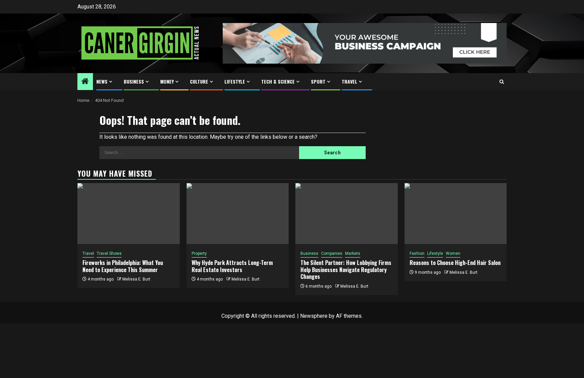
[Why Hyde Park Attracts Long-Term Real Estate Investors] (238, 213)
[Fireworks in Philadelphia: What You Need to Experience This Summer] (128, 213)
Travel (349, 81)
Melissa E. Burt (136, 279)
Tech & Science (278, 81)
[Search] (501, 81)
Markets (352, 253)
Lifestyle (234, 81)
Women (453, 253)
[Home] (85, 82)
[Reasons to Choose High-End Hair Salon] (456, 213)
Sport (318, 81)
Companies (331, 253)
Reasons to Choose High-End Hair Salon (455, 263)
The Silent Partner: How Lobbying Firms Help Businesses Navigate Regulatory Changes (345, 270)
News (101, 81)
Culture (199, 81)
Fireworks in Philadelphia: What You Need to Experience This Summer (122, 266)
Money (167, 81)
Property (199, 253)
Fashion (417, 253)
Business (134, 81)
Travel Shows (109, 253)
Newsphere (313, 316)
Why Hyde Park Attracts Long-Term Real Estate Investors (232, 266)
